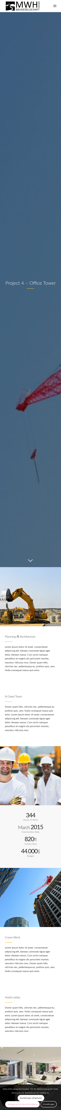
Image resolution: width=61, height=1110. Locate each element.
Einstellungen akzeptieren (31, 1098)
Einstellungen (48, 1104)
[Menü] (54, 6)
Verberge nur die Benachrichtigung (22, 1104)
